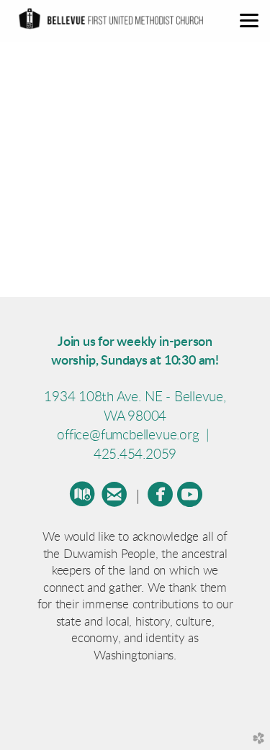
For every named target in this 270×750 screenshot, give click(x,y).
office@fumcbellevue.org (129, 435)
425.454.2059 (135, 455)
